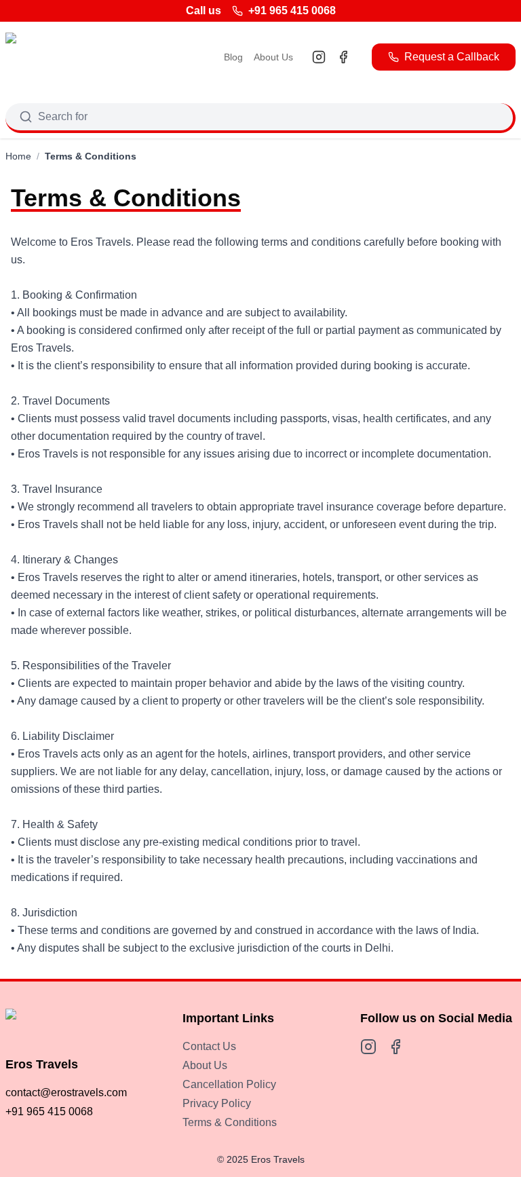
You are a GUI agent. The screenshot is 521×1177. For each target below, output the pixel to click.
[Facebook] (343, 57)
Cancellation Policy (229, 1084)
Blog (233, 57)
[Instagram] (319, 57)
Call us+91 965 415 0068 (261, 10)
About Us (273, 57)
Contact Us (209, 1046)
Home (18, 156)
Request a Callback (451, 56)
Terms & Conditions (229, 1122)
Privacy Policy (216, 1103)
